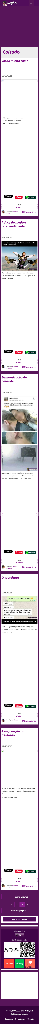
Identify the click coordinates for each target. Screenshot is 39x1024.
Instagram (21, 1019)
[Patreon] (30, 963)
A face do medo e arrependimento (14, 224)
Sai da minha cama (15, 61)
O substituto (10, 577)
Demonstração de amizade (14, 379)
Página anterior (19, 896)
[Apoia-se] (9, 963)
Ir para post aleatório (19, 919)
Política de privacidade (19, 1014)
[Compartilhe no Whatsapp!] (30, 197)
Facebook (9, 1019)
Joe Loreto (15, 211)
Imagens (10, 368)
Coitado (19, 207)
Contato (30, 1019)
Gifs (9, 213)
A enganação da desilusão (13, 733)
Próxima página (19, 910)
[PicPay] (20, 963)
